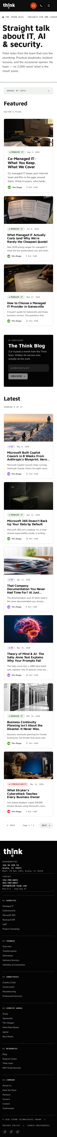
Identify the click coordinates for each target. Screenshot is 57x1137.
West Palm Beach (11, 1027)
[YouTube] (17, 1131)
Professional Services (12, 996)
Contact (6, 1103)
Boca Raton (8, 1036)
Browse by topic (16, 91)
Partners (6, 1094)
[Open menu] (49, 6)
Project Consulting (11, 929)
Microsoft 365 (9, 915)
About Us (7, 1085)
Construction (8, 987)
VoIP (5, 924)
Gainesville (8, 1018)
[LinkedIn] (11, 1131)
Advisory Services (11, 960)
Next (44, 825)
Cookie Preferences (38, 1126)
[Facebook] (5, 1131)
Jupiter (6, 1032)
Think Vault (8, 1063)
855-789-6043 (10, 883)
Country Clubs (9, 982)
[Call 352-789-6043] (41, 6)
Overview (7, 946)
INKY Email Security (12, 1068)
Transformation (9, 951)
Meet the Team (9, 1090)
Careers (6, 1099)
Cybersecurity (9, 910)
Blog (5, 1054)
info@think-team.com (15, 886)
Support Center (10, 1058)
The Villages (8, 1022)
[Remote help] (33, 6)
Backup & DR (9, 919)
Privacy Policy (11, 1126)
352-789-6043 (10, 880)
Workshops (8, 955)
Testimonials (8, 1108)
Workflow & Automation (14, 964)
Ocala (5, 1013)
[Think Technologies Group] (9, 6)
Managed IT (8, 906)
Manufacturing (9, 991)
